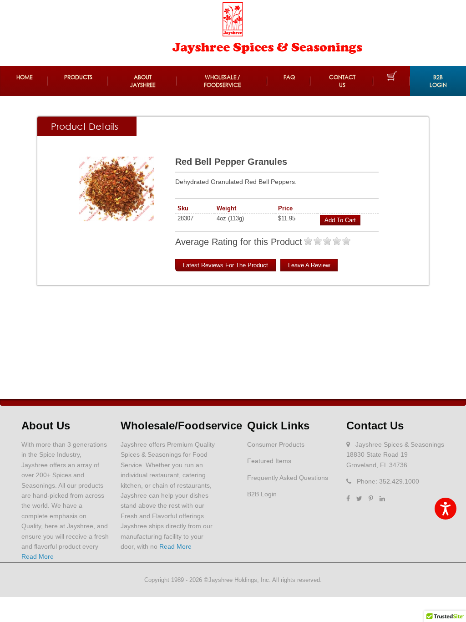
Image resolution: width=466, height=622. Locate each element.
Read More (37, 556)
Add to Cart (340, 220)
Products (78, 77)
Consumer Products (275, 444)
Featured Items (269, 460)
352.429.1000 (399, 481)
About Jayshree (142, 81)
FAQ (289, 77)
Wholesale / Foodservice (222, 81)
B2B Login (438, 81)
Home (24, 77)
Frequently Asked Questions (287, 477)
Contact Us (342, 81)
